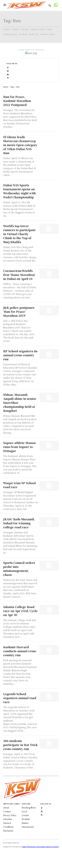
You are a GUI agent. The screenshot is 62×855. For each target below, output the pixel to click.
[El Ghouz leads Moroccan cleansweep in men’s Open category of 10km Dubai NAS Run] (49, 140)
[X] (8, 77)
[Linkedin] (8, 74)
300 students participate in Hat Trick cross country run (20, 745)
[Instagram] (8, 70)
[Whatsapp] (56, 5)
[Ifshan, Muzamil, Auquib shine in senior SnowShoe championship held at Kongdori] (49, 397)
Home (5, 87)
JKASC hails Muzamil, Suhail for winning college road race (19, 523)
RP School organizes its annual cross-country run (20, 355)
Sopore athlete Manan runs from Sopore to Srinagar (19, 447)
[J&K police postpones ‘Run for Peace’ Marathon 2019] (49, 310)
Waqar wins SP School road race (19, 485)
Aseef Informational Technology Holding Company (40, 847)
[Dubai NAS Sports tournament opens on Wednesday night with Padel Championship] (49, 188)
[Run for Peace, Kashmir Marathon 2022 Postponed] (49, 100)
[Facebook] (8, 67)
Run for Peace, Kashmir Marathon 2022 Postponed (17, 101)
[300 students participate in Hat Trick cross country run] (49, 744)
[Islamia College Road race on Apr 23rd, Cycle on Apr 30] (49, 610)
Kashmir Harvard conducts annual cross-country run (20, 651)
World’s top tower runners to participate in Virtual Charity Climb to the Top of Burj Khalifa (19, 234)
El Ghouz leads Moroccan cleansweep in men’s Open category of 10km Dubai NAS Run (20, 145)
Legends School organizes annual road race (19, 698)
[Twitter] (41, 814)
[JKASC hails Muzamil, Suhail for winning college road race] (49, 522)
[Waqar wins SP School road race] (49, 486)
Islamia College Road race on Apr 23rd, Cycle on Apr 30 (20, 611)
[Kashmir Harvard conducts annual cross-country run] (49, 650)
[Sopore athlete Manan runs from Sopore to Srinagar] (49, 446)
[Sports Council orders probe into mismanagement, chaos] (49, 565)
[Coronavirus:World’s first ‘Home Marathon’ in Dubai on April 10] (49, 273)
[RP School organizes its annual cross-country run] (49, 354)
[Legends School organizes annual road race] (49, 697)
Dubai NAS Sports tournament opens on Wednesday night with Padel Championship (19, 191)
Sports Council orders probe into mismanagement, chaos (19, 569)
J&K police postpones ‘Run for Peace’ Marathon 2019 (18, 311)
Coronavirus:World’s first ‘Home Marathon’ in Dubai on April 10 (19, 275)
